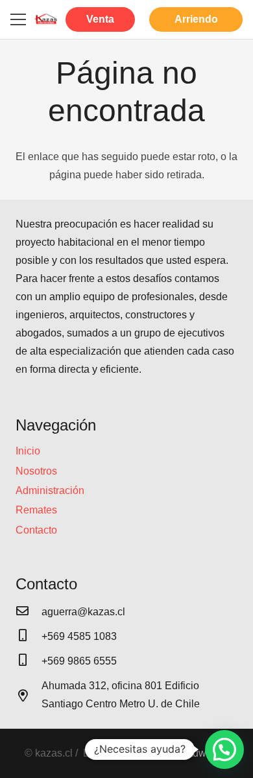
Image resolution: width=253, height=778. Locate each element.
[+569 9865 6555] (29, 661)
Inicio (28, 450)
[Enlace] (46, 19)
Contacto (36, 530)
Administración (50, 490)
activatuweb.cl (195, 753)
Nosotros (36, 471)
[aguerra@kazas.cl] (29, 612)
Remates (36, 509)
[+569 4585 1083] (29, 637)
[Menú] (18, 19)
